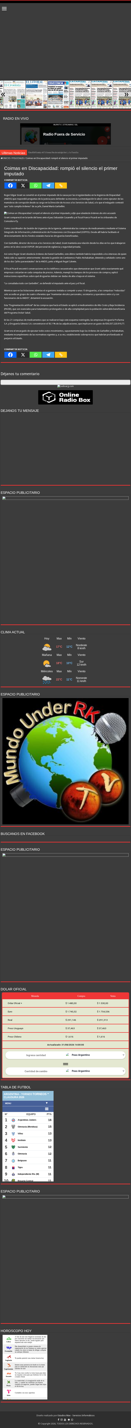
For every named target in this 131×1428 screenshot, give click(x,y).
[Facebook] (10, 186)
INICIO (6, 158)
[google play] (69, 1420)
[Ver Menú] (4, 9)
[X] (23, 186)
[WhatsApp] (72, 1420)
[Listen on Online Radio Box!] (65, 397)
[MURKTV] (65, 2)
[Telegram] (48, 186)
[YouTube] (65, 1420)
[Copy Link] (61, 186)
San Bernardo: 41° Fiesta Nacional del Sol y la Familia (53, 152)
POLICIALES (18, 158)
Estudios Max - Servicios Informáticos (76, 1415)
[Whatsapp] (36, 186)
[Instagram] (61, 1420)
